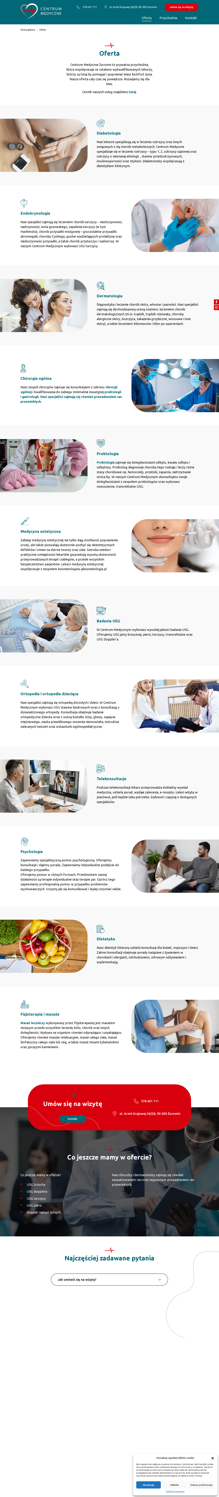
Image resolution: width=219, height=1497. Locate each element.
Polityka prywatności (175, 1491)
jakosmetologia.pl (94, 569)
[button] (212, 1458)
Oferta (147, 18)
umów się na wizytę (181, 7)
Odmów (174, 1485)
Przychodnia (168, 18)
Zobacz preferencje (201, 1485)
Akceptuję (148, 1485)
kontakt (72, 1118)
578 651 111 (90, 7)
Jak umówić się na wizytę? (77, 1279)
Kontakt (191, 18)
